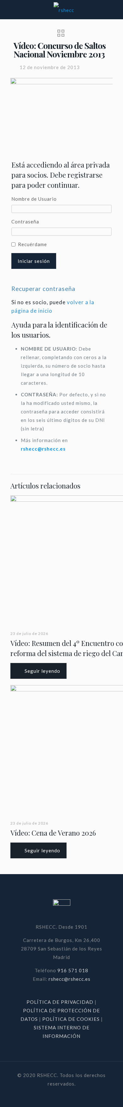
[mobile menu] (114, 9)
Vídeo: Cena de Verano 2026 (53, 833)
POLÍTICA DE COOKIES (71, 1019)
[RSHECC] (64, 9)
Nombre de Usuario (34, 199)
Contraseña (25, 221)
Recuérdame (32, 244)
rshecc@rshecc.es (43, 449)
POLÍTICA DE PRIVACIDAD (60, 1002)
